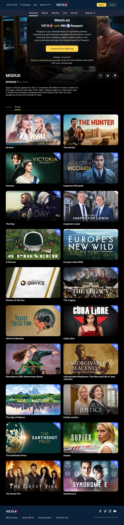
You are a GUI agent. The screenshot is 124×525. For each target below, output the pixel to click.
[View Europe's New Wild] (90, 244)
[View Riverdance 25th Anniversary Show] (33, 359)
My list (74, 13)
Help (35, 5)
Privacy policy (44, 517)
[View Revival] (33, 129)
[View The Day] (33, 206)
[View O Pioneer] (33, 244)
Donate (112, 5)
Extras (9, 107)
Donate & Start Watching (62, 48)
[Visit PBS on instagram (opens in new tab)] (109, 511)
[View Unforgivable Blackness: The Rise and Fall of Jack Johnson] (90, 359)
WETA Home (12, 5)
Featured (33, 13)
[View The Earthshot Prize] (33, 437)
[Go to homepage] (62, 5)
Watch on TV (45, 5)
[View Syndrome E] (90, 476)
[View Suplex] (90, 437)
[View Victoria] (33, 168)
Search (88, 13)
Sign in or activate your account (45, 60)
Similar (18, 107)
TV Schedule (25, 5)
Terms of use (62, 517)
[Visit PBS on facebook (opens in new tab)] (100, 511)
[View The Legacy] (90, 282)
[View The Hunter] (90, 129)
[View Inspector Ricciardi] (90, 168)
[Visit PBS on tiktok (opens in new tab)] (105, 511)
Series (45, 13)
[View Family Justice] (90, 399)
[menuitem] (12, 5)
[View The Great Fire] (33, 476)
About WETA (28, 517)
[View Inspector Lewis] (90, 206)
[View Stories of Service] (33, 282)
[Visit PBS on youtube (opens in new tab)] (114, 511)
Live (65, 13)
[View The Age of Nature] (33, 399)
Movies (55, 13)
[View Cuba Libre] (90, 320)
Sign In (101, 5)
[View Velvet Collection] (33, 320)
